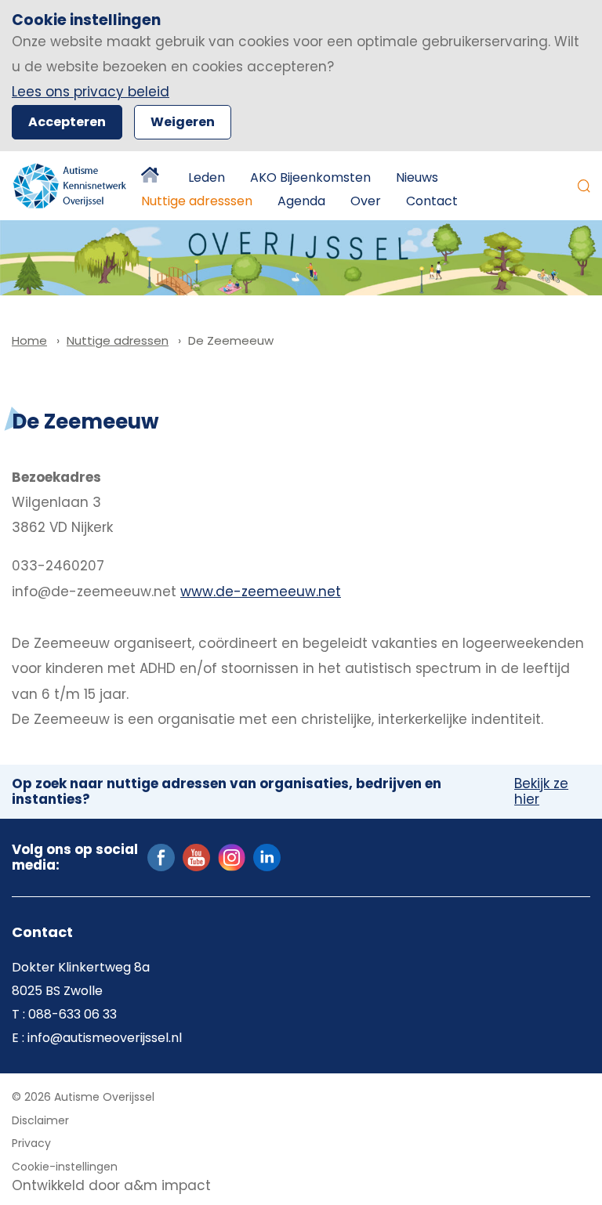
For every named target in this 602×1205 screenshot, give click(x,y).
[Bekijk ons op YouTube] (196, 857)
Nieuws (417, 177)
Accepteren (67, 122)
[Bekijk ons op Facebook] (161, 857)
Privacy (31, 1143)
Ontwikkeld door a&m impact (111, 1185)
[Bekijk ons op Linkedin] (267, 857)
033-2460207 (58, 565)
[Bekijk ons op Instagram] (231, 857)
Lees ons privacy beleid (90, 91)
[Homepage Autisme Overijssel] (70, 185)
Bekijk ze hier (541, 791)
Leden (206, 177)
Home (152, 178)
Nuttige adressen (118, 340)
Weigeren (182, 122)
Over (365, 201)
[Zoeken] (584, 185)
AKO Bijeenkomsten (310, 177)
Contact (432, 201)
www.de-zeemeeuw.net (260, 591)
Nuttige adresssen (196, 201)
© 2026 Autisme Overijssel (83, 1097)
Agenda (301, 201)
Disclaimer (40, 1120)
